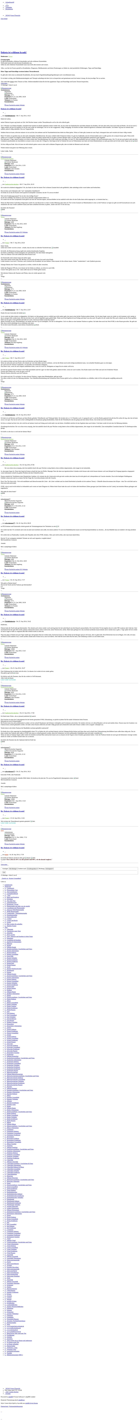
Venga (10, 56)
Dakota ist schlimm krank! (14, 52)
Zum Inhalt (4, 18)
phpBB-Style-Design (31, 1403)
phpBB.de (21, 1400)
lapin (2, 830)
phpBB (10, 1397)
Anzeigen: (5, 868)
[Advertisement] (69, 36)
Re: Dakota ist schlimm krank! (13, 177)
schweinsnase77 (5, 499)
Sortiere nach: (22, 868)
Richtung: (42, 868)
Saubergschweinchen (7, 158)
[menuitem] (7, 5)
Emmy (3, 644)
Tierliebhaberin (5, 90)
